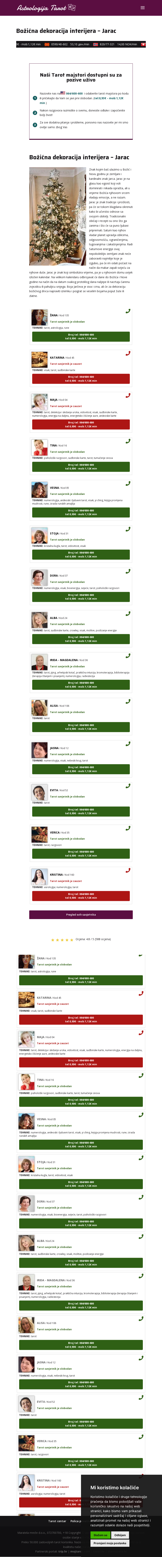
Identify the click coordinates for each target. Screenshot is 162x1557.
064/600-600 (74, 93)
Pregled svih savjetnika (81, 914)
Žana (41, 1511)
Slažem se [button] (100, 1535)
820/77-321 (111, 44)
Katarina (57, 348)
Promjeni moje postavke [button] (110, 1543)
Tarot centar (57, 1521)
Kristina (56, 865)
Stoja (54, 524)
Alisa (54, 696)
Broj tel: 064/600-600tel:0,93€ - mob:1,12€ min (81, 327)
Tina (53, 436)
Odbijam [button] (120, 1535)
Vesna (54, 478)
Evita (54, 781)
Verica (55, 823)
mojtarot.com (80, 1551)
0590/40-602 (63, 44)
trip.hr (62, 1551)
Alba (53, 608)
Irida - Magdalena (64, 650)
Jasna (54, 739)
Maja (53, 390)
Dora (54, 566)
